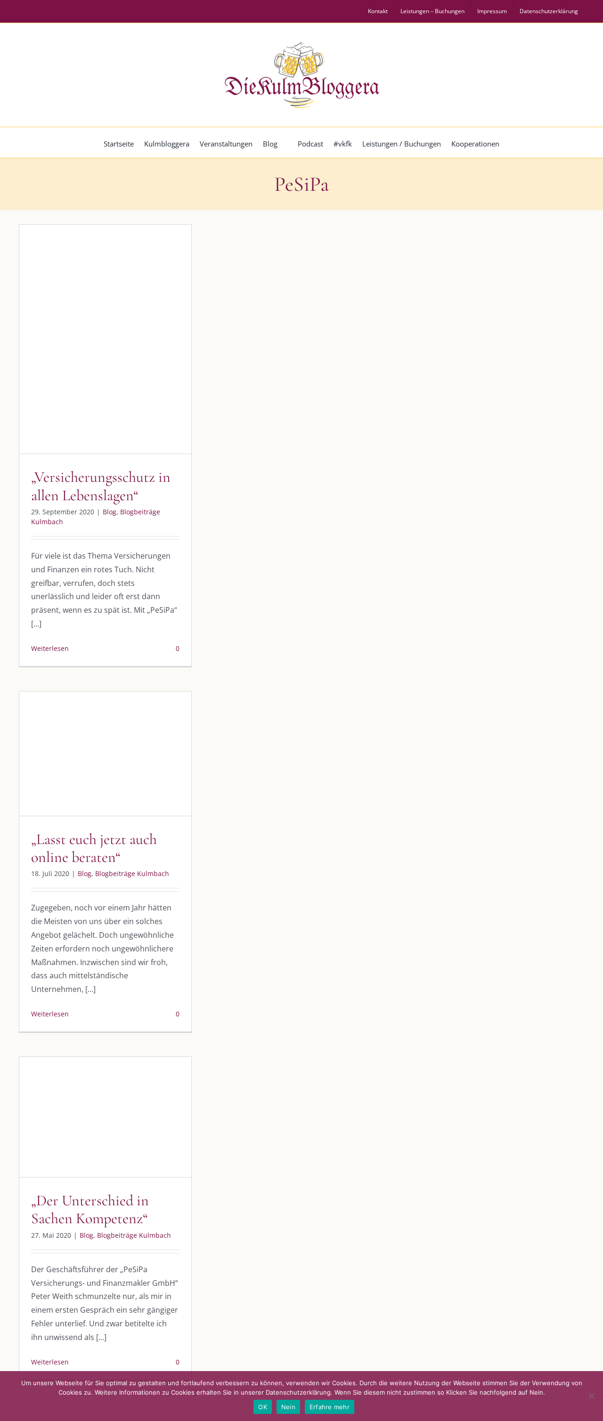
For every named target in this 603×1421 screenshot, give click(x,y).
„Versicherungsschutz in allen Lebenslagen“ (101, 486)
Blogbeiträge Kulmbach (114, 358)
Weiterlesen (50, 648)
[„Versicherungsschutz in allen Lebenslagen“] (105, 339)
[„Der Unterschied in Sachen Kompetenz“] (105, 1117)
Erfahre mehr (330, 1407)
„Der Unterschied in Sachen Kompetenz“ (90, 1209)
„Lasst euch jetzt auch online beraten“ (94, 848)
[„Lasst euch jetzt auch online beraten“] (105, 753)
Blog (66, 358)
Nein (288, 1407)
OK (262, 1407)
